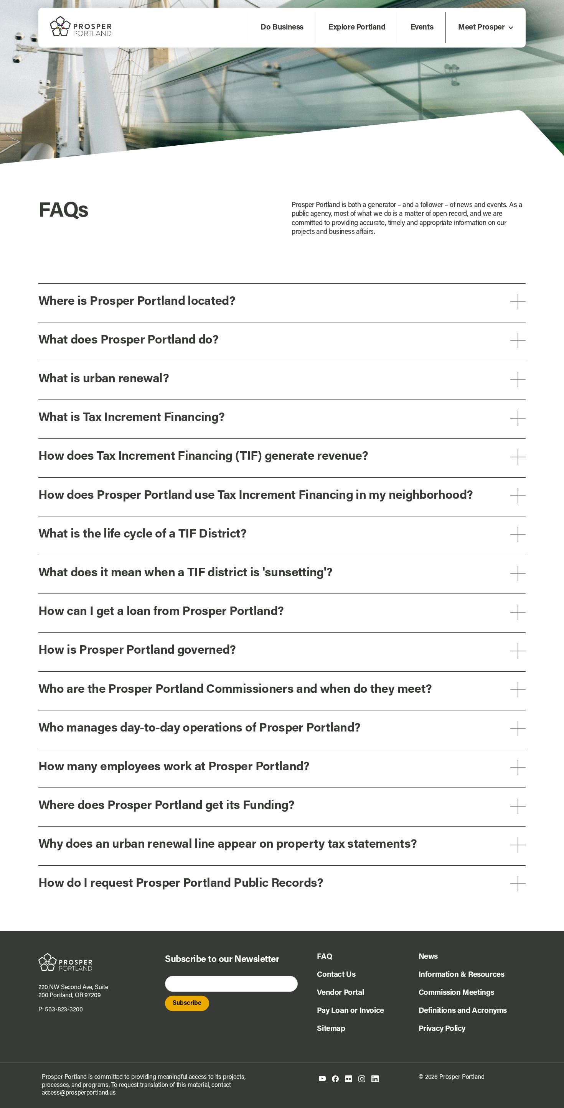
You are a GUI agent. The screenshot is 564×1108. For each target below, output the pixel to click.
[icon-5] (375, 1078)
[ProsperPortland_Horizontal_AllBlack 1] (65, 956)
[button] (282, 301)
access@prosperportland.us (79, 1093)
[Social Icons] (335, 1078)
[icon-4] (361, 1078)
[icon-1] (322, 1079)
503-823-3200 (63, 1010)
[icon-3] (348, 1078)
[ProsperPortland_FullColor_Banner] (80, 19)
